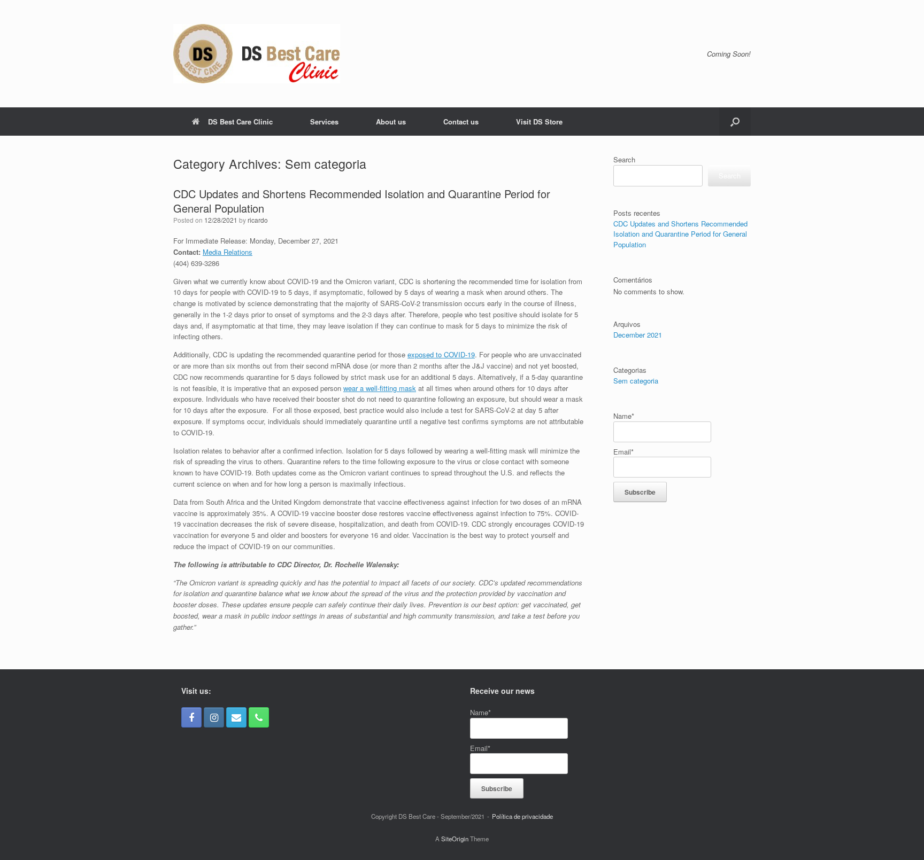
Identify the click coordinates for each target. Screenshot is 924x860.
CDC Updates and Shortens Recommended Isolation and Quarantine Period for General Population (361, 201)
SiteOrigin (454, 838)
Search (624, 159)
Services (324, 121)
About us (391, 121)
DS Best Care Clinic (240, 121)
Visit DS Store (539, 121)
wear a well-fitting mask (379, 388)
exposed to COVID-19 (441, 354)
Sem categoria (635, 381)
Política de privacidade (522, 816)
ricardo (258, 219)
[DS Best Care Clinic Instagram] (214, 717)
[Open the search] (735, 121)
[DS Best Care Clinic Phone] (259, 717)
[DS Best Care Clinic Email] (236, 717)
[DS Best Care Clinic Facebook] (191, 717)
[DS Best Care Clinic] (256, 53)
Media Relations (227, 252)
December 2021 (637, 335)
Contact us (461, 121)
